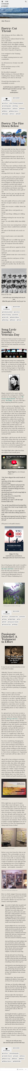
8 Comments (6, 1050)
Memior (23, 108)
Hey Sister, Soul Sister (7, 568)
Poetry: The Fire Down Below (12, 125)
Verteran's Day (7, 624)
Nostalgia (5, 113)
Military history (14, 111)
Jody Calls (5, 317)
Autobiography (7, 106)
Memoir (13, 320)
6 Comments (6, 100)
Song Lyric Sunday (14, 622)
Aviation (23, 616)
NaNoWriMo (17, 1061)
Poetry (12, 113)
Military (5, 111)
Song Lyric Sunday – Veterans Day (10, 332)
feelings (16, 106)
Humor (16, 108)
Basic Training (7, 314)
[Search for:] (25, 1)
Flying (5, 619)
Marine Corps (6, 1058)
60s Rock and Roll (7, 312)
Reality (19, 113)
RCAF (4, 622)
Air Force (5, 103)
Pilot (19, 619)
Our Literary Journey (5, 4)
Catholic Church (7, 1056)
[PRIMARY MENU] (2, 1)
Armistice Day (14, 616)
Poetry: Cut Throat (9, 30)
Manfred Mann (15, 317)
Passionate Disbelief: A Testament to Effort (9, 638)
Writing (15, 624)
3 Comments (6, 309)
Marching (5, 320)
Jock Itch (16, 314)
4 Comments (6, 613)
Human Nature (7, 108)
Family (16, 1056)
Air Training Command (17, 103)
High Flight (12, 619)
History (23, 1056)
